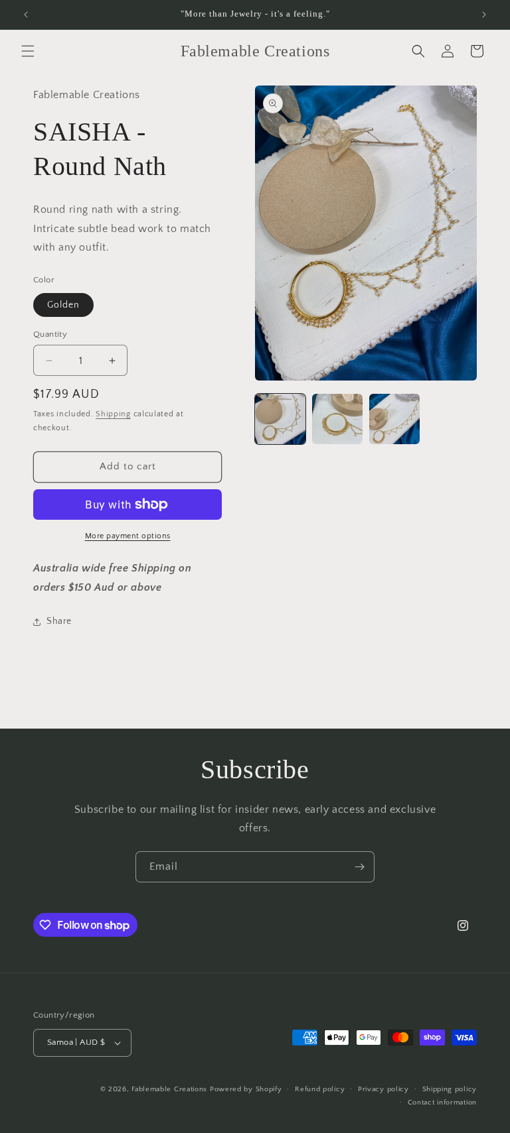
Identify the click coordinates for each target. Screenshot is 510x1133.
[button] (27, 51)
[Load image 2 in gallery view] (337, 419)
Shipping (113, 414)
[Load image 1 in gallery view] (280, 419)
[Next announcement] (484, 14)
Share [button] (59, 621)
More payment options (128, 536)
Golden (63, 305)
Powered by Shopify (246, 1089)
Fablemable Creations (169, 1089)
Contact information (442, 1102)
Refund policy (320, 1089)
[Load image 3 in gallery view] (394, 419)
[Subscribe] (359, 866)
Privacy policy (383, 1089)
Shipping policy (449, 1089)
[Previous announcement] (26, 14)
